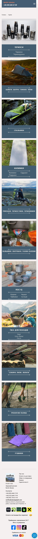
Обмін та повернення (25, 478)
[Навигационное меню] (34, 3)
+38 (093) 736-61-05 (12, 497)
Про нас (21, 474)
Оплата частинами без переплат (17, 515)
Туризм (10, 14)
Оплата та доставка (25, 476)
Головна (4, 14)
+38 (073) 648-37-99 (12, 495)
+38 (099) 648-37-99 (12, 493)
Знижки (21, 480)
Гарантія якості (23, 482)
